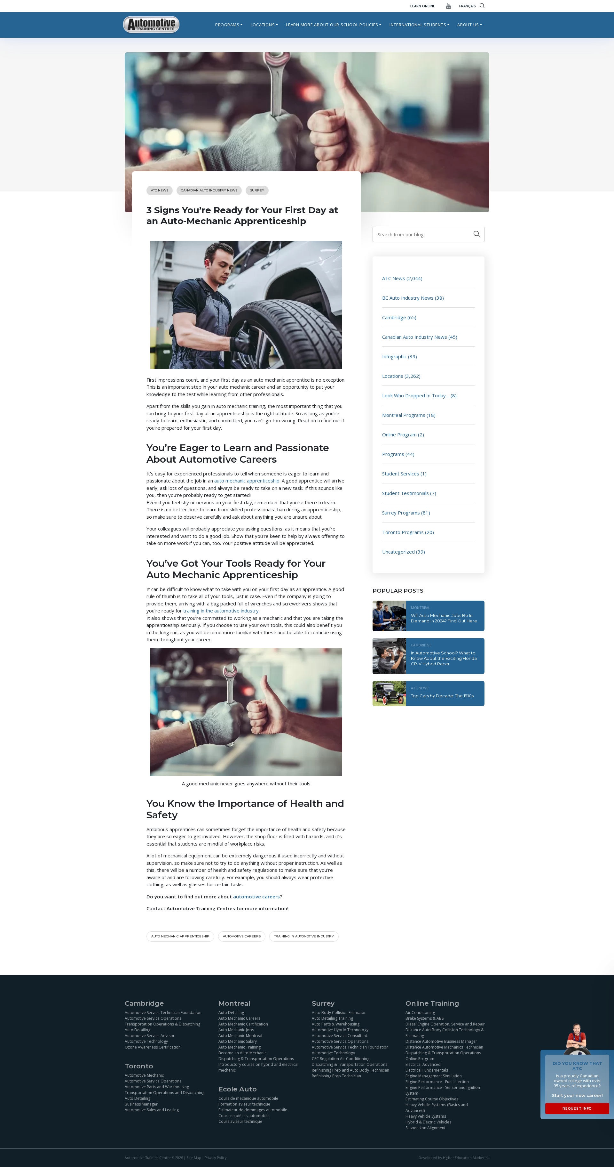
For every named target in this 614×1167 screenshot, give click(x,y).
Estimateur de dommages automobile (252, 1110)
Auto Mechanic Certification (243, 1024)
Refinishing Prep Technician (336, 1076)
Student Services (400, 473)
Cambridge (394, 317)
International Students (418, 25)
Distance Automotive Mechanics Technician (444, 1047)
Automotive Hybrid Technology (340, 1030)
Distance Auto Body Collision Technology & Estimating (444, 1032)
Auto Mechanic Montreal (240, 1035)
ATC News (159, 190)
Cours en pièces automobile (244, 1115)
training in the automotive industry (220, 610)
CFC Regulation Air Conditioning (340, 1058)
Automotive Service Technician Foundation (163, 1012)
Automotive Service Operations (153, 1018)
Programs (227, 25)
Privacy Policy (215, 1157)
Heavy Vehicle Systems (425, 1116)
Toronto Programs (403, 532)
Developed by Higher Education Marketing (454, 1157)
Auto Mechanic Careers (239, 1018)
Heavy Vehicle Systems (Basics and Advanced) (436, 1107)
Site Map (193, 1157)
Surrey (257, 190)
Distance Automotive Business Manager (441, 1041)
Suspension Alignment (425, 1128)
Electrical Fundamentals (426, 1070)
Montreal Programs (403, 415)
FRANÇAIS (467, 6)
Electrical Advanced (423, 1064)
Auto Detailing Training (332, 1018)
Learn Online (422, 6)
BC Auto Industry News (408, 298)
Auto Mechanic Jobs (236, 1030)
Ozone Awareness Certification (153, 1047)
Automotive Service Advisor (150, 1035)
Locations (263, 25)
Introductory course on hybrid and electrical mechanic (258, 1067)
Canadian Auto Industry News (209, 190)
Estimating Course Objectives (431, 1099)
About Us (468, 25)
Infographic (394, 356)
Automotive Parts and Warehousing (157, 1087)
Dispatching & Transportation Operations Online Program (443, 1055)
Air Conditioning (420, 1012)
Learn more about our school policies (332, 25)
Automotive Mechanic (144, 1075)
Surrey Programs (401, 512)
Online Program (399, 434)
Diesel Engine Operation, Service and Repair (445, 1024)
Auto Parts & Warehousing (335, 1024)
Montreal (420, 607)
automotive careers (256, 896)
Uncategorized (398, 551)
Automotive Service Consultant (339, 1035)
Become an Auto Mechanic (242, 1053)
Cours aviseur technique (240, 1121)
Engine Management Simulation (433, 1076)
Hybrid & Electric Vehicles (428, 1122)
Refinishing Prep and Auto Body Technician (350, 1070)
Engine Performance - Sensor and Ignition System (442, 1090)
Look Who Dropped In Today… (415, 395)
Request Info (577, 1108)
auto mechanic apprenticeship (246, 480)
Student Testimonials (405, 493)
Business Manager (141, 1104)
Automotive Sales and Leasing (152, 1110)
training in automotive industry (304, 936)
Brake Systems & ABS (424, 1018)
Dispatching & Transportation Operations (256, 1058)
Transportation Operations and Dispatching (164, 1092)
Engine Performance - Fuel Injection (437, 1081)
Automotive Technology (146, 1041)
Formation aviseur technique (244, 1104)
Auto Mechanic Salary (237, 1041)
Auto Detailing (137, 1030)
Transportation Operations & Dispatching (162, 1024)
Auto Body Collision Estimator (339, 1012)
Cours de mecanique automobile (248, 1098)
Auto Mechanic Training (239, 1047)
